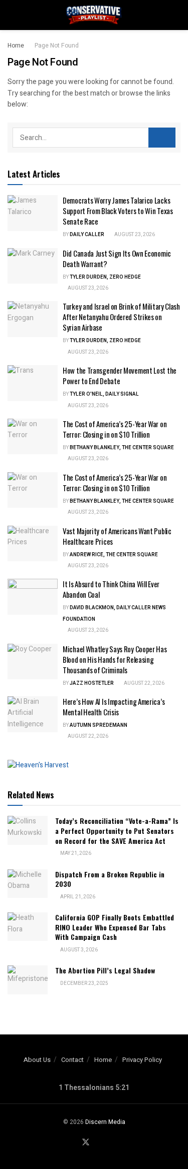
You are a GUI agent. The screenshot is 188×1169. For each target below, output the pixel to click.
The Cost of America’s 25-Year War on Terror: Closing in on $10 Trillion (114, 429)
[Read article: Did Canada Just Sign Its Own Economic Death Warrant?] (33, 266)
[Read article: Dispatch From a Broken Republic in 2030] (28, 883)
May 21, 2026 (75, 853)
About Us (37, 1059)
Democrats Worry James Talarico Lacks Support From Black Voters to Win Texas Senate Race (118, 211)
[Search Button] (176, 15)
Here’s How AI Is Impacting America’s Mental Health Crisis (113, 706)
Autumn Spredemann (98, 725)
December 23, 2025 (83, 983)
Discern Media (105, 1121)
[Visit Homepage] (94, 15)
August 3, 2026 (78, 949)
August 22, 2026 (143, 683)
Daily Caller (87, 234)
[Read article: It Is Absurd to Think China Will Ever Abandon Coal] (33, 597)
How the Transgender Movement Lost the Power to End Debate (119, 375)
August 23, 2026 (134, 234)
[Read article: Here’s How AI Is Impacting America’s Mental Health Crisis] (33, 714)
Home (16, 45)
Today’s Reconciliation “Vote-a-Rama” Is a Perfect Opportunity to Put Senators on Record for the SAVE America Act (116, 830)
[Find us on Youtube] (98, 1142)
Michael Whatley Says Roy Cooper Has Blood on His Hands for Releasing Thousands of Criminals (115, 659)
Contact (72, 1059)
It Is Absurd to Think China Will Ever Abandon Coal (111, 589)
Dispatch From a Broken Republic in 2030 (109, 879)
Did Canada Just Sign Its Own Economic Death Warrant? (117, 258)
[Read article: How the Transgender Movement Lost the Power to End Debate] (33, 383)
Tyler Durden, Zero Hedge (105, 277)
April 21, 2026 (77, 896)
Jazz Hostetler (92, 683)
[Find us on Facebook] (73, 1142)
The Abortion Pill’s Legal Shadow (105, 970)
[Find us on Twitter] (86, 1142)
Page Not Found (57, 45)
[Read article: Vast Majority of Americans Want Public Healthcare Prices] (33, 544)
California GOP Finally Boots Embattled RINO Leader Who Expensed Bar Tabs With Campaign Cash (114, 927)
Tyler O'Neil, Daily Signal (104, 394)
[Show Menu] (12, 15)
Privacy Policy (142, 1059)
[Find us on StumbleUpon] (110, 1142)
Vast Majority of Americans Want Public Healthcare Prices (117, 536)
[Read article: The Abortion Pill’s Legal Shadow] (28, 979)
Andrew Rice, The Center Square (114, 554)
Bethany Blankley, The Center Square (122, 447)
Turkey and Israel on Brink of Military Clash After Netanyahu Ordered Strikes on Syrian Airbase (121, 317)
